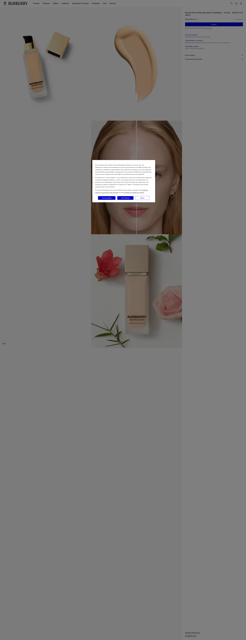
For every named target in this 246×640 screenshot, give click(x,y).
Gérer (142, 198)
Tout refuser (125, 198)
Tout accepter (107, 198)
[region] (123, 181)
